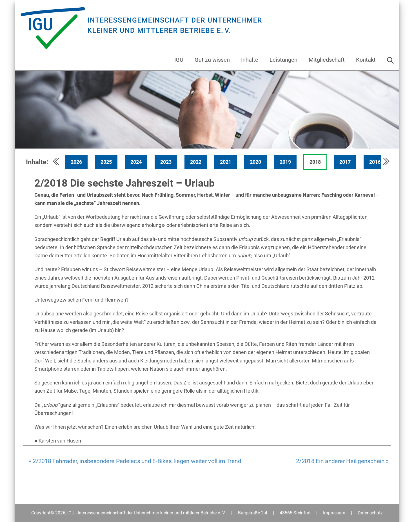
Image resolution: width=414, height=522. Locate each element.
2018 (315, 162)
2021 (225, 162)
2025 (106, 162)
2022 (195, 162)
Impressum (334, 513)
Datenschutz (370, 513)
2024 (136, 162)
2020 (255, 162)
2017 (345, 162)
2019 (285, 162)
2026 (76, 162)
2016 (374, 162)
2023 (166, 162)
